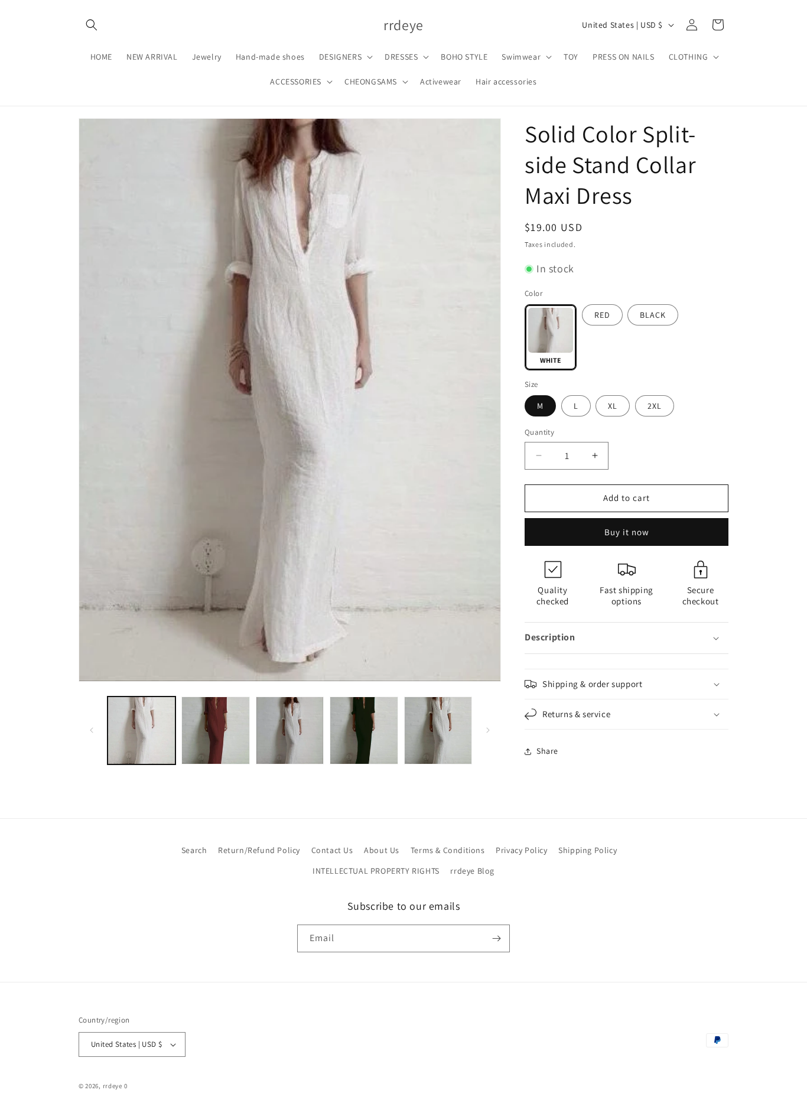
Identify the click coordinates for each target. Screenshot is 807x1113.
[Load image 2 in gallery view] (215, 730)
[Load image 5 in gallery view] (438, 730)
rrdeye (112, 1086)
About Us (381, 850)
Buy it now (626, 532)
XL (612, 406)
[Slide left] (92, 730)
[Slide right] (488, 730)
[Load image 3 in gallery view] (290, 730)
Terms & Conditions (448, 850)
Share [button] (547, 751)
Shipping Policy (587, 850)
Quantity (539, 432)
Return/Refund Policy (259, 850)
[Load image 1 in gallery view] (141, 730)
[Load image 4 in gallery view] (364, 730)
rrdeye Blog (472, 870)
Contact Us (332, 850)
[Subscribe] (496, 938)
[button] (92, 25)
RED (602, 315)
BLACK (653, 315)
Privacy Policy (521, 850)
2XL (654, 406)
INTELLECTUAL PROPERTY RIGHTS (376, 870)
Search (194, 850)
